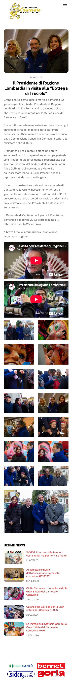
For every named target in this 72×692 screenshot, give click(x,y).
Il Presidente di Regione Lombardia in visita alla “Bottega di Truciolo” (36, 88)
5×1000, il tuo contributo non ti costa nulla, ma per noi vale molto (46, 554)
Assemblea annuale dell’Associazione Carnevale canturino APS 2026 (43, 573)
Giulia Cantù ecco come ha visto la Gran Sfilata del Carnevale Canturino (46, 591)
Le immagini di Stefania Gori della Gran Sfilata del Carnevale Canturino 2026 (46, 627)
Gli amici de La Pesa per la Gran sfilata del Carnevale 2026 (45, 608)
